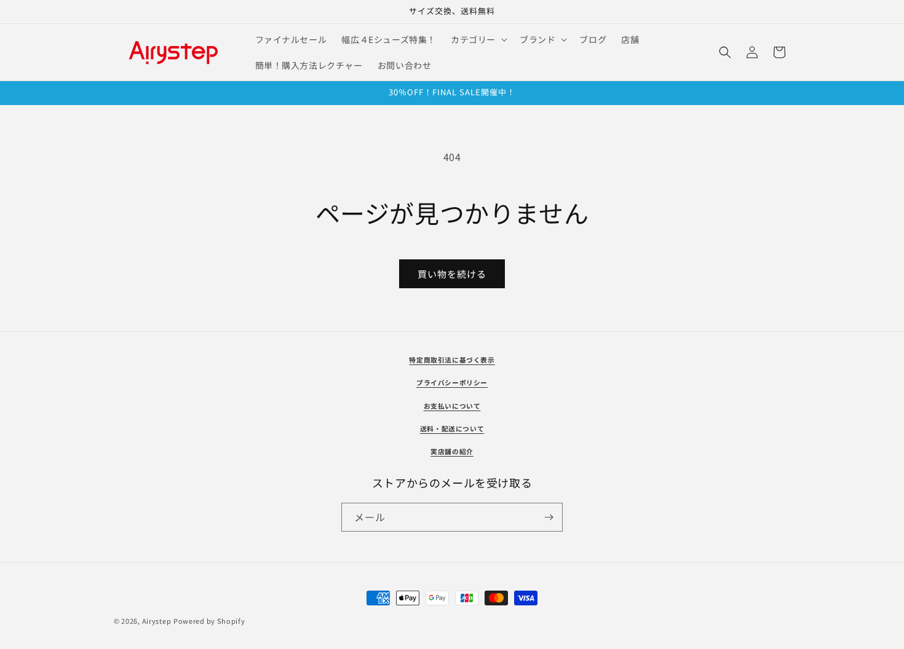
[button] (477, 39)
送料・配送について (452, 428)
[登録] (548, 517)
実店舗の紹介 (452, 451)
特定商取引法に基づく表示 (451, 359)
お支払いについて (452, 406)
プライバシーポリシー (452, 382)
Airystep (157, 621)
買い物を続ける (452, 273)
